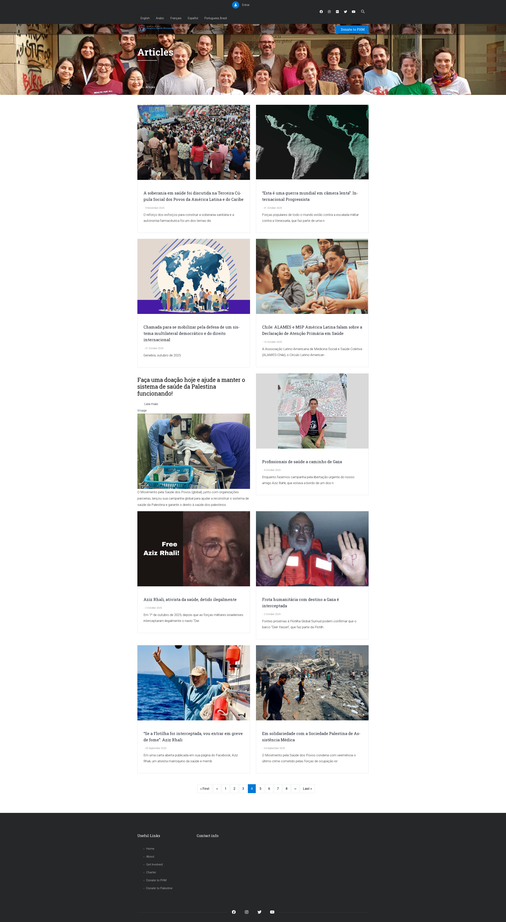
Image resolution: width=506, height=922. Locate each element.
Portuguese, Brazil (215, 18)
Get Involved (154, 864)
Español (193, 18)
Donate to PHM (353, 29)
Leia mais (151, 404)
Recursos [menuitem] (318, 29)
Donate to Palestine (159, 888)
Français (175, 18)
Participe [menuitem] (243, 29)
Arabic (160, 18)
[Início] (156, 28)
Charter (151, 872)
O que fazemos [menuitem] (271, 29)
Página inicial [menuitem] (203, 29)
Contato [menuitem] (297, 29)
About (150, 856)
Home (150, 848)
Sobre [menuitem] (224, 29)
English (145, 18)
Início (140, 87)
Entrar (246, 5)
